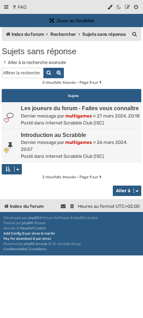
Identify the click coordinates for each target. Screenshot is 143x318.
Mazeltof (27, 228)
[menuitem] (18, 7)
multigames (78, 116)
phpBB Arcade (36, 244)
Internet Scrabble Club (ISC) (74, 122)
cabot (41, 228)
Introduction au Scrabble (53, 135)
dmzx (36, 233)
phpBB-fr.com (33, 223)
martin (49, 233)
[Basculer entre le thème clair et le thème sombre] (119, 7)
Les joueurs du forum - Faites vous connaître (80, 108)
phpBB (33, 218)
